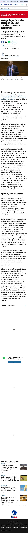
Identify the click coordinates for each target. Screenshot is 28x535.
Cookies (2, 527)
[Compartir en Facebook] (2, 42)
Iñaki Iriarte (11, 305)
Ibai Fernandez (8, 55)
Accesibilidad (15, 527)
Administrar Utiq (23, 527)
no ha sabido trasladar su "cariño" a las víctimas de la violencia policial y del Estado (13, 97)
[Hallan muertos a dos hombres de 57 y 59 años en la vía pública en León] (23, 478)
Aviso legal (3, 525)
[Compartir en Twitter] (6, 42)
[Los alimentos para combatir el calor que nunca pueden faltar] (23, 488)
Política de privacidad (11, 525)
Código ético (8, 527)
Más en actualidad (9, 461)
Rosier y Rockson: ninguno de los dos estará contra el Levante (13, 15)
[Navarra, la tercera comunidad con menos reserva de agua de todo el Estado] (23, 466)
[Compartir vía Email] (16, 42)
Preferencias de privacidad (6, 530)
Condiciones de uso (22, 525)
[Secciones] (1, 4)
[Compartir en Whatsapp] (9, 42)
